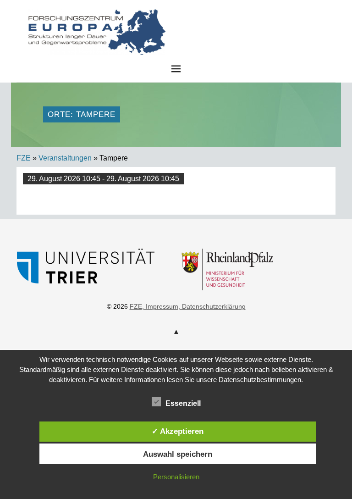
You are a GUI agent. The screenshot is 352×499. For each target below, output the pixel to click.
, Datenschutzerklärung (212, 306)
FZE (245, 18)
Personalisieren (176, 477)
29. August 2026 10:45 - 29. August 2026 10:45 (103, 179)
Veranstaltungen (65, 158)
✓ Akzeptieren (178, 431)
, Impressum (160, 306)
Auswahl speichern (177, 454)
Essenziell (183, 403)
